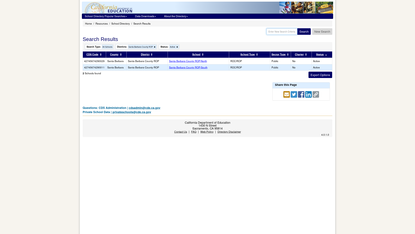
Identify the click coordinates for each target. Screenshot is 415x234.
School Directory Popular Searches (105, 16)
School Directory (120, 23)
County (114, 54)
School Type (247, 54)
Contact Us (180, 132)
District (145, 54)
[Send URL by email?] (287, 94)
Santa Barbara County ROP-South (188, 67)
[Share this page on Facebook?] (301, 94)
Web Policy (206, 132)
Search (304, 31)
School (196, 54)
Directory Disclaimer (229, 132)
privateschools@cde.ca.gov (132, 112)
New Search (322, 31)
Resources (101, 23)
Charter (299, 54)
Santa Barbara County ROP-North (188, 61)
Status (320, 54)
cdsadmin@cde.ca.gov (144, 108)
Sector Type (279, 54)
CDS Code (92, 54)
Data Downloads (144, 16)
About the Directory (175, 16)
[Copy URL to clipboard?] (316, 94)
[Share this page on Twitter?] (294, 94)
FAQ (193, 132)
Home (88, 23)
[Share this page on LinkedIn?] (309, 94)
